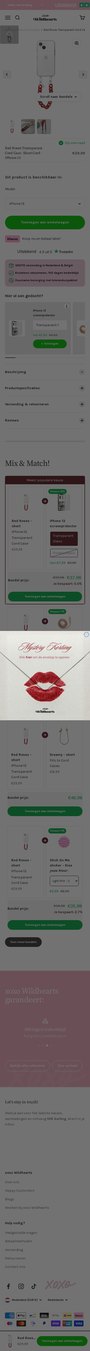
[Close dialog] (86, 634)
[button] (45, 675)
